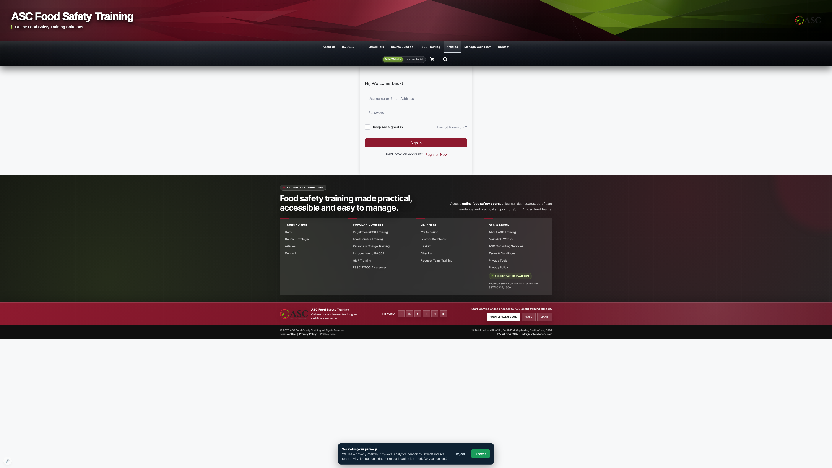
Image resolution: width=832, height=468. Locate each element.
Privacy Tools (498, 260)
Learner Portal (414, 59)
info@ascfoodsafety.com (537, 334)
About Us (329, 47)
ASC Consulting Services (506, 246)
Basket (426, 246)
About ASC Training (502, 232)
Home (289, 232)
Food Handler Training (368, 239)
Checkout (427, 253)
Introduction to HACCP (368, 253)
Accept (480, 454)
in (409, 313)
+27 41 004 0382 (507, 334)
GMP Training (362, 260)
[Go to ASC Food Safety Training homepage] (808, 20)
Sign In (416, 143)
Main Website (393, 59)
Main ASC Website (501, 239)
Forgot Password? (452, 127)
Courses (348, 47)
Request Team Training (436, 260)
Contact (503, 47)
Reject (460, 454)
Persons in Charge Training (371, 246)
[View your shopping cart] (432, 59)
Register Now (437, 154)
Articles (452, 47)
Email (545, 316)
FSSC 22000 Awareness (370, 267)
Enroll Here (376, 47)
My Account (429, 232)
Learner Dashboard (434, 239)
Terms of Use (288, 334)
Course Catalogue (297, 239)
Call (528, 316)
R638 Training (430, 47)
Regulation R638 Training (370, 232)
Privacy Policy (498, 267)
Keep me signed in (388, 127)
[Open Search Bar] (445, 59)
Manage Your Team (477, 47)
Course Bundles (402, 47)
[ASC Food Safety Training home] (294, 314)
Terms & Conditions (502, 253)
